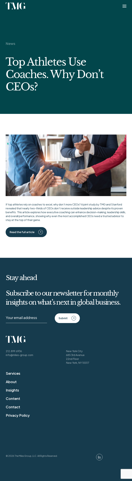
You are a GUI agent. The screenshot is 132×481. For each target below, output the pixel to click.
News (10, 43)
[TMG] (15, 6)
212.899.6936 (14, 351)
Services (13, 373)
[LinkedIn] (99, 457)
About (11, 381)
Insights (12, 390)
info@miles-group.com (19, 355)
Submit (63, 318)
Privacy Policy (18, 415)
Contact (13, 407)
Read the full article (22, 232)
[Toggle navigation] (124, 6)
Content (13, 398)
